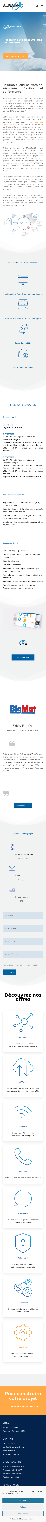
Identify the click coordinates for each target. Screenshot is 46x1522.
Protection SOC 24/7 (12, 1470)
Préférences (23, 1514)
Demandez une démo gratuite (24, 1406)
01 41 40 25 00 (22, 859)
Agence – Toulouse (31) (14, 1431)
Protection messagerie (13, 1466)
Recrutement (9, 1450)
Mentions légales (26, 1519)
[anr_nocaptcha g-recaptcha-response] (21, 965)
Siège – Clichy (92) (11, 1427)
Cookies (15, 1519)
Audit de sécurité (11, 1477)
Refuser (23, 1507)
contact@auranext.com (25, 880)
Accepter (23, 1500)
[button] (42, 6)
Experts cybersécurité (13, 1473)
